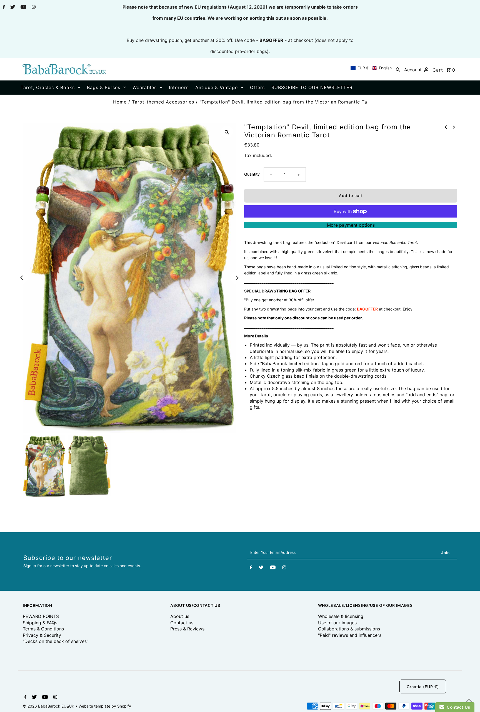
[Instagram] (33, 7)
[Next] (237, 278)
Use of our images (337, 622)
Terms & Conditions (43, 629)
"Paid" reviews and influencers (349, 635)
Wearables (144, 87)
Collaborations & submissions (349, 629)
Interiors (179, 87)
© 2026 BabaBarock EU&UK (49, 706)
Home (120, 102)
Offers (257, 87)
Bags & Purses (103, 87)
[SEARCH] (398, 69)
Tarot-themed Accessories (163, 102)
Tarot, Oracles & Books (48, 87)
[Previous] (22, 278)
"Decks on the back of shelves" (55, 641)
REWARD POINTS (41, 616)
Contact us (181, 622)
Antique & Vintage (216, 87)
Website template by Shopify (105, 706)
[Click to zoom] (227, 132)
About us (179, 616)
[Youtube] (22, 7)
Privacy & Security (42, 635)
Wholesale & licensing (340, 616)
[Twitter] (12, 7)
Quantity (252, 174)
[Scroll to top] (468, 700)
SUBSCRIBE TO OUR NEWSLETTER (311, 87)
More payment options (351, 225)
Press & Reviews (187, 629)
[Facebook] (3, 7)
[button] (371, 68)
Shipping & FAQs (40, 622)
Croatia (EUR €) (423, 686)
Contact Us (457, 707)
